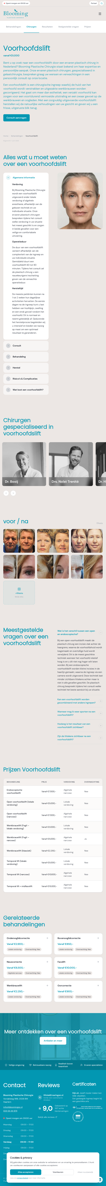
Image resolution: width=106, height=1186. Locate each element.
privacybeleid (22, 1178)
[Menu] (100, 14)
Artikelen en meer (53, 1040)
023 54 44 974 (10, 1111)
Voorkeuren (58, 1172)
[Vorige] (6, 493)
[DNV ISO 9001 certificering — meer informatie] (78, 1116)
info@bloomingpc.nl (12, 1107)
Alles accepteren (25, 1172)
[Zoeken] (102, 3)
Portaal (94, 3)
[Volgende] (13, 493)
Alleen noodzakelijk (85, 1172)
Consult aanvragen (16, 117)
